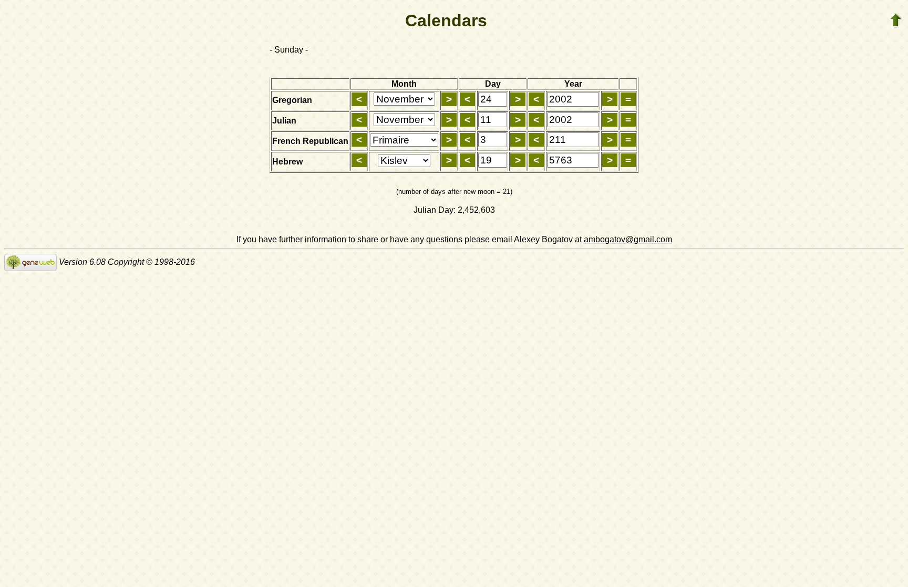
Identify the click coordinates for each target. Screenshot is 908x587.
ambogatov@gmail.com (628, 239)
